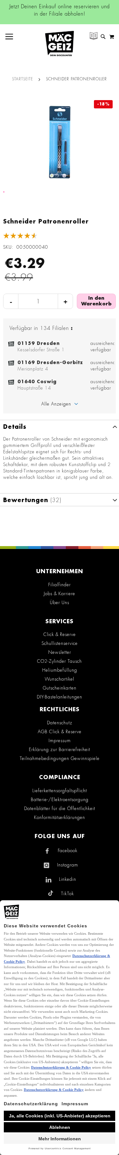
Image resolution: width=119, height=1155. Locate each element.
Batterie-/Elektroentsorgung (60, 799)
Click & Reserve (59, 634)
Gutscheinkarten (59, 688)
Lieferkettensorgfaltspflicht (59, 790)
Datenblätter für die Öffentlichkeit (59, 808)
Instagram (67, 865)
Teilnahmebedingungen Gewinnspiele (60, 758)
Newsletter (59, 652)
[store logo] (59, 43)
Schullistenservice (60, 643)
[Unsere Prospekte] (94, 37)
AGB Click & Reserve (60, 731)
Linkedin (67, 879)
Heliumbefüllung (59, 670)
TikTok (67, 893)
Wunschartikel (59, 679)
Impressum (60, 740)
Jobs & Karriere (59, 593)
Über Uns (59, 602)
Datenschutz (59, 722)
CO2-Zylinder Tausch (59, 661)
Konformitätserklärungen (59, 817)
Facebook (67, 850)
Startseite (22, 79)
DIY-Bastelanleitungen (59, 697)
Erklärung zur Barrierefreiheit (59, 749)
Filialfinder (59, 584)
